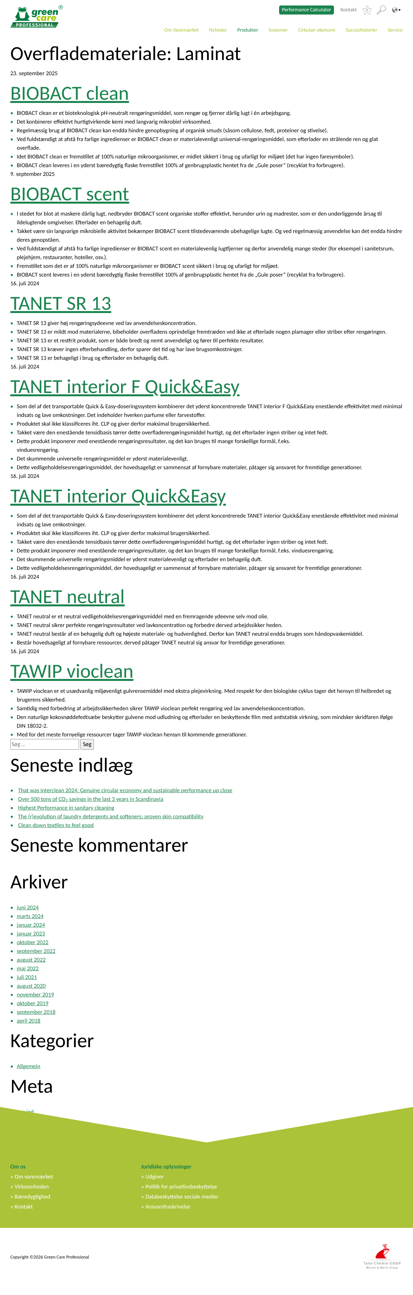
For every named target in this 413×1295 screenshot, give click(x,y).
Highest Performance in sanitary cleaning (66, 807)
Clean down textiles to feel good (56, 825)
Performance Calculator (306, 10)
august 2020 (31, 985)
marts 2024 (30, 916)
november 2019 (35, 994)
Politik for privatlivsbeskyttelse (181, 1186)
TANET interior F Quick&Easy (124, 386)
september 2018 (36, 1012)
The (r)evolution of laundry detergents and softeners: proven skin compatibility (111, 816)
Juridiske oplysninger (166, 1166)
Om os (18, 1166)
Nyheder (218, 30)
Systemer (278, 30)
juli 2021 (27, 977)
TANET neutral (67, 596)
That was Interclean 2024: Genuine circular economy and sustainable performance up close (125, 790)
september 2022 (36, 951)
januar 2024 (31, 924)
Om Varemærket (181, 30)
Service (395, 30)
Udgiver (155, 1176)
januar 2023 (31, 933)
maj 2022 (28, 968)
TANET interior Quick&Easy (118, 495)
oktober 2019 (32, 1003)
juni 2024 (28, 907)
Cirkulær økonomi (316, 30)
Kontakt (348, 10)
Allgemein (28, 1066)
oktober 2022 (32, 942)
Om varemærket (34, 1176)
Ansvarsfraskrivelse (168, 1206)
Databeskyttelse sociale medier (182, 1196)
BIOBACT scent (69, 193)
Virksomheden (32, 1186)
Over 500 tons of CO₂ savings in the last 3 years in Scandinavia (90, 799)
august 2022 (31, 959)
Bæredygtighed (32, 1196)
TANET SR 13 (60, 303)
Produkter (247, 30)
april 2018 (28, 1020)
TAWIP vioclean (72, 671)
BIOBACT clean (69, 93)
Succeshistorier (361, 30)
